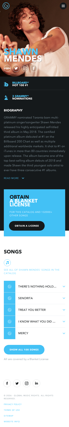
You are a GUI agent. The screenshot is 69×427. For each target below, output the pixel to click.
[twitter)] (16, 68)
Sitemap (8, 416)
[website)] (7, 68)
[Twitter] (17, 383)
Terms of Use (12, 410)
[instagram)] (24, 68)
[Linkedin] (36, 383)
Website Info (12, 421)
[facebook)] (33, 68)
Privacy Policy (13, 404)
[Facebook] (7, 383)
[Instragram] (26, 383)
